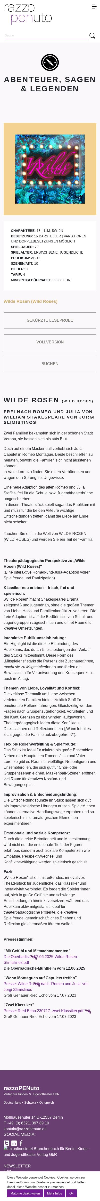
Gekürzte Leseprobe (50, 320)
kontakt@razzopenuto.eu (25, 1129)
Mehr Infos (54, 1193)
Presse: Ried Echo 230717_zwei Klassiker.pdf (43, 1011)
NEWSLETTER (17, 1166)
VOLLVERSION (50, 342)
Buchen (50, 364)
